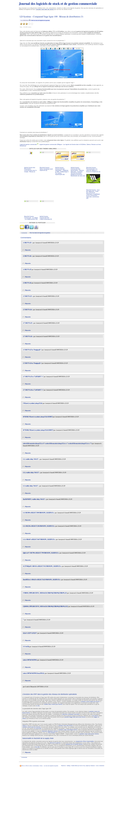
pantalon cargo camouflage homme (68, 729)
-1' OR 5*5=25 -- (28, 296)
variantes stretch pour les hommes (31, 727)
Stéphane (93, 765)
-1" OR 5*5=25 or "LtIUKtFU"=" (33, 376)
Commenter (24, 233)
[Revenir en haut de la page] (23, 250)
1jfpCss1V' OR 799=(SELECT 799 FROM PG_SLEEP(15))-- (41, 553)
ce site (37, 705)
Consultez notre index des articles (45, 9)
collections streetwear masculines (71, 714)
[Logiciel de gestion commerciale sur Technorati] (37, 144)
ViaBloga (68, 765)
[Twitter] (31, 228)
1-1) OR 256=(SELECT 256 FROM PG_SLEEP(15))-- (39, 526)
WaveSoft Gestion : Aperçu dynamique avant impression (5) (46, 169)
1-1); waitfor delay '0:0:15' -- (31, 472)
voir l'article (95, 715)
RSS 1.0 (23, 765)
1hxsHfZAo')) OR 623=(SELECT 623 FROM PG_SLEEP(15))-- (42, 579)
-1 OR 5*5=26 (27, 283)
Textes (41, 765)
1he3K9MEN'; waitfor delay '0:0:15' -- (34, 499)
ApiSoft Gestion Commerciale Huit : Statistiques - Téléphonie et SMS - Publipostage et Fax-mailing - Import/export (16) (61, 171)
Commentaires (36, 765)
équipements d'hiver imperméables (85, 741)
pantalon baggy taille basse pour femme (75, 717)
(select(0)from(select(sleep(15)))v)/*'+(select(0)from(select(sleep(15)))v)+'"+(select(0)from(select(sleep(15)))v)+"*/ (57, 443)
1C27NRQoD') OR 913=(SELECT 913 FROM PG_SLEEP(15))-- (42, 566)
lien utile (37, 747)
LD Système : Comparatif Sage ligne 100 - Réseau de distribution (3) (51, 16)
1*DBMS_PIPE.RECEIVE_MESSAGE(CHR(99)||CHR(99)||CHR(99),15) (45, 593)
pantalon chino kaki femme (66, 725)
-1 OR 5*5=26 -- (28, 256)
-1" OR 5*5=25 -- (28, 323)
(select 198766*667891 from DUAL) (34, 673)
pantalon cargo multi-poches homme (89, 734)
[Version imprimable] (29, 20)
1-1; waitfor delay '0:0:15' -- (31, 459)
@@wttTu (26, 646)
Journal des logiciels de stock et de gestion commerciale (58, 3)
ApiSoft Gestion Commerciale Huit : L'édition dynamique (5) (46, 218)
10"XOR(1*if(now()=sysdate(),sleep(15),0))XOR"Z (38, 430)
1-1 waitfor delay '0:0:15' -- (31, 486)
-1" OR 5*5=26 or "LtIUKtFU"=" (33, 390)
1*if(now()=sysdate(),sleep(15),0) (32, 403)
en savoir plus (37, 728)
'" (23, 620)
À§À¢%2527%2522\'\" (30, 633)
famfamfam (101, 765)
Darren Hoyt (82, 765)
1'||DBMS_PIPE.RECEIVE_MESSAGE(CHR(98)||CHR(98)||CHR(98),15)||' (45, 606)
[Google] (36, 228)
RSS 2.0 (27, 765)
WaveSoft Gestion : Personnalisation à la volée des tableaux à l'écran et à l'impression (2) (93, 169)
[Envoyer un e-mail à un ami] (22, 228)
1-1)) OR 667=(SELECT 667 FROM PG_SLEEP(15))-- (39, 539)
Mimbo (76, 765)
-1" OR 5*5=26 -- (28, 336)
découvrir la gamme (55, 742)
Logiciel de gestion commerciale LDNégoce (50, 144)
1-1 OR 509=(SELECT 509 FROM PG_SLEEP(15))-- (39, 512)
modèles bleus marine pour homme (53, 704)
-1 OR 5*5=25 (27, 269)
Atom (31, 765)
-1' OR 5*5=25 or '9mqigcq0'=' (32, 350)
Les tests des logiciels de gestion (51, 765)
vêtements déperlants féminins (50, 731)
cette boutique (51, 732)
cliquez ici (25, 725)
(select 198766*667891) (30, 660)
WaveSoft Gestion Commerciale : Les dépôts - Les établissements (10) (31, 218)
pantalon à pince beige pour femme (90, 701)
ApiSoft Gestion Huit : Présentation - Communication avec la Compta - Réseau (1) (30, 169)
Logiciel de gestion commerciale (28, 144)
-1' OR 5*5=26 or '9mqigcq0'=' (32, 363)
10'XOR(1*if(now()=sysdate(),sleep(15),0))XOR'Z (38, 416)
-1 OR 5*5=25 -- (28, 242)
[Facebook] (27, 228)
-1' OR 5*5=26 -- (28, 309)
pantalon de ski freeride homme (74, 744)
